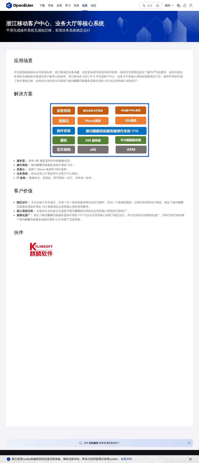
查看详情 (126, 458)
